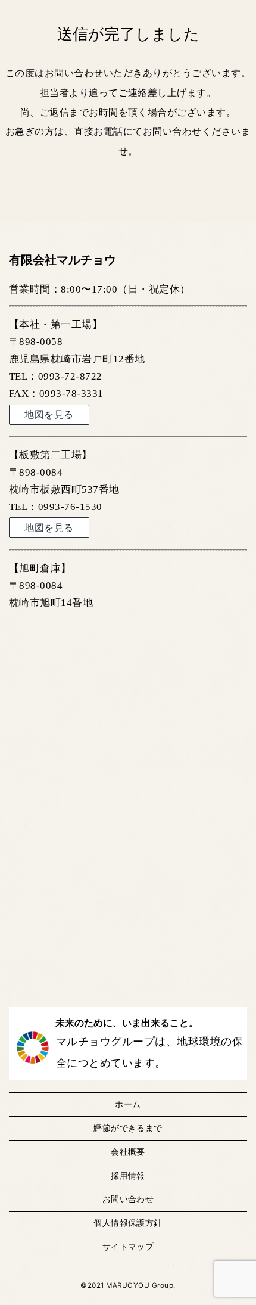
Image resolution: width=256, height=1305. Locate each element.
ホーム (128, 1104)
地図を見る (48, 414)
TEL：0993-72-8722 (55, 376)
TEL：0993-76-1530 (55, 506)
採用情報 (128, 1175)
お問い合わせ (128, 1199)
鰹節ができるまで (128, 1128)
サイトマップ (128, 1246)
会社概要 (128, 1152)
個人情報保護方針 (128, 1223)
